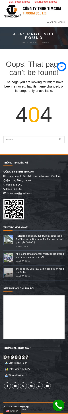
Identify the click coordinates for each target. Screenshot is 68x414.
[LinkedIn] (39, 385)
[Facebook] (7, 385)
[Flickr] (15, 385)
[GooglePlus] (23, 385)
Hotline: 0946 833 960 (45, 2)
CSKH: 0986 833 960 (19, 2)
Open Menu (57, 22)
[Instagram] (31, 385)
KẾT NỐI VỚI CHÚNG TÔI (18, 288)
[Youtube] (47, 385)
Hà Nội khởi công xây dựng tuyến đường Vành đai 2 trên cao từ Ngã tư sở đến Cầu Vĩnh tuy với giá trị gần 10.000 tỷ (39, 239)
